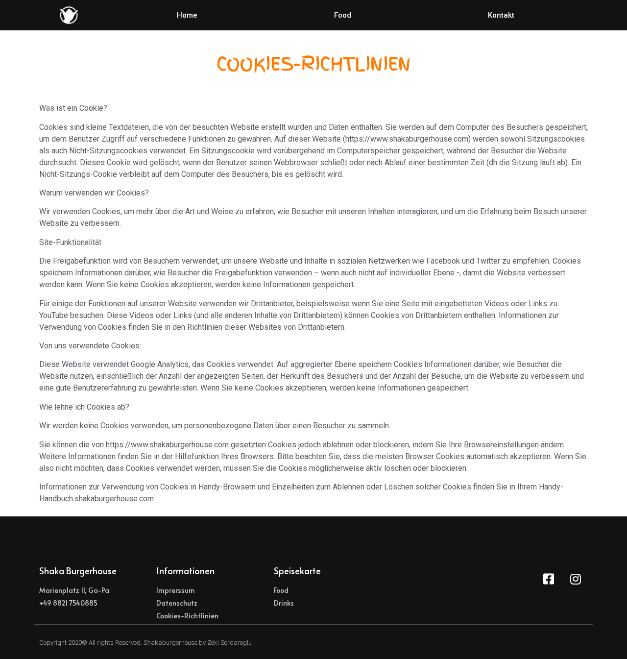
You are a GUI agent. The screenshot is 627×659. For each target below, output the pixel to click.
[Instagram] (575, 578)
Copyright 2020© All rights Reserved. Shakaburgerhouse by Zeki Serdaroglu (145, 642)
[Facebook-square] (548, 578)
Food (342, 15)
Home (187, 15)
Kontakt (501, 15)
